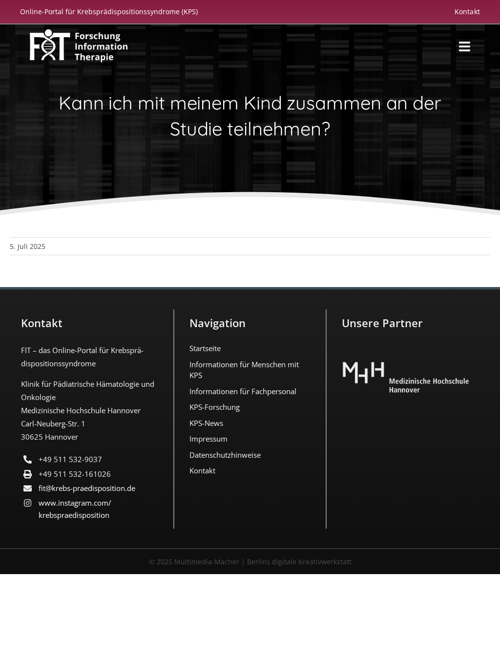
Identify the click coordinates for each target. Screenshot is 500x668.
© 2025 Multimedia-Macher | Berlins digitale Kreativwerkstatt (250, 561)
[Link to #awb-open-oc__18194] (464, 46)
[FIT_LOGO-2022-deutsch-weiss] (78, 34)
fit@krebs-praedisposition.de (87, 488)
